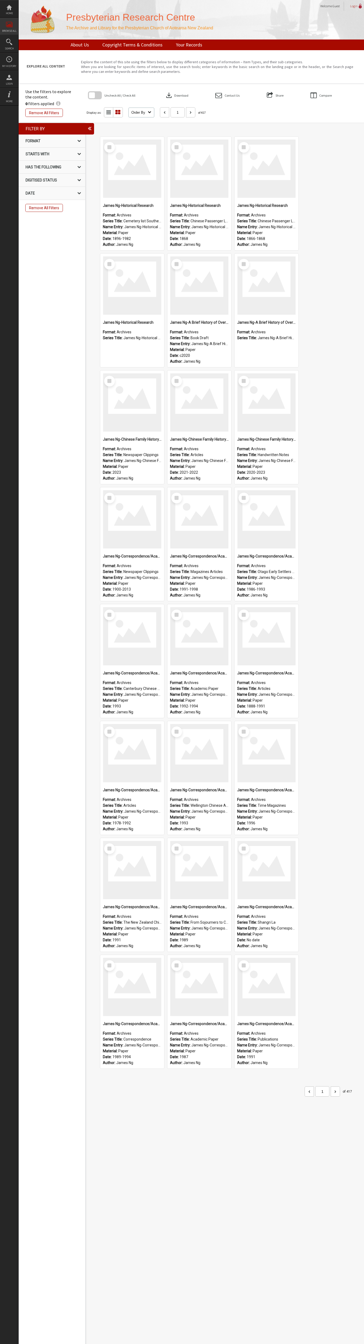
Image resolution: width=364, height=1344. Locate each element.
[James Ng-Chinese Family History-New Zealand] (132, 402)
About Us (80, 45)
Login (9, 83)
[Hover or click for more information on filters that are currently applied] (58, 103)
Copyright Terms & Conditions (132, 45)
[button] (227, 95)
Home (9, 13)
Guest (336, 6)
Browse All (9, 31)
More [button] (9, 101)
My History (9, 66)
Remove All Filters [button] (44, 113)
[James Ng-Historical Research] (132, 168)
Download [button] (176, 95)
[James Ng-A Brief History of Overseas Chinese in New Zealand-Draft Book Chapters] (199, 285)
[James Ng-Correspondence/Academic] (132, 519)
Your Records (189, 45)
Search (9, 48)
